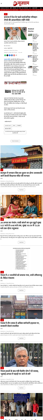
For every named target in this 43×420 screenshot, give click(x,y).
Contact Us (3, 8)
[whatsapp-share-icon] (5, 56)
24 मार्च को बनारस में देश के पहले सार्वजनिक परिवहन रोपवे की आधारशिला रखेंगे (15, 132)
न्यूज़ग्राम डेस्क (10, 48)
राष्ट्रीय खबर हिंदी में (8, 128)
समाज (14, 125)
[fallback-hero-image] (30, 35)
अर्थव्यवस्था (14, 8)
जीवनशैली (19, 125)
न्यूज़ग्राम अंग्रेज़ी (34, 8)
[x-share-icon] (7, 56)
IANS (1, 178)
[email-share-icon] (14, 56)
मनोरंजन (20, 8)
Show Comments (15, 141)
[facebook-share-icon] (10, 56)
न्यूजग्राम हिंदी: (7, 59)
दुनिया (11, 8)
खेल (23, 8)
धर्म (17, 8)
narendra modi (8, 125)
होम (6, 8)
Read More (21, 190)
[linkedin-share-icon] (12, 56)
